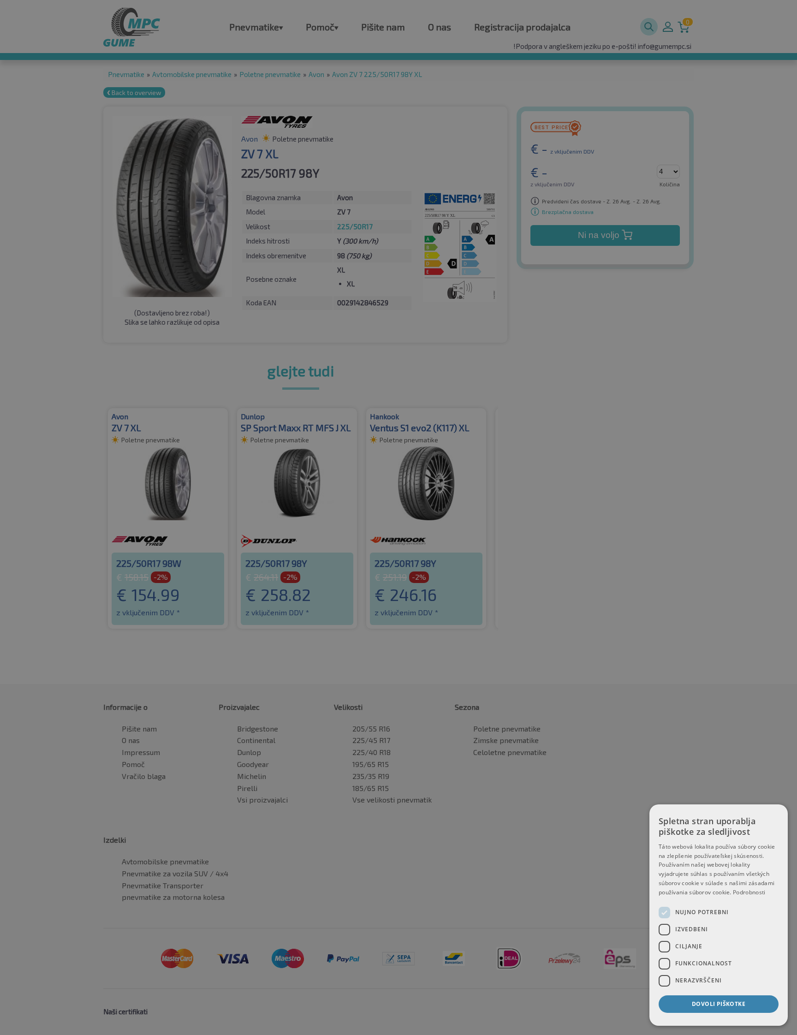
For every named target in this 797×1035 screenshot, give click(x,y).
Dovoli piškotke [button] (718, 1004)
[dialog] (718, 915)
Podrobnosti (749, 892)
